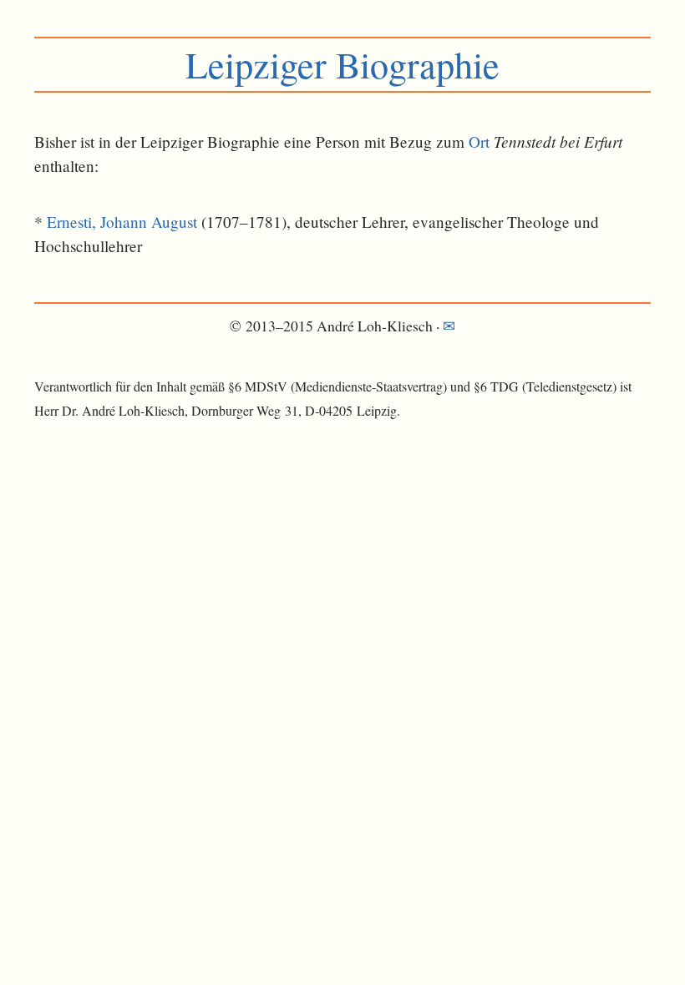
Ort (479, 141)
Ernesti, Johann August (122, 221)
